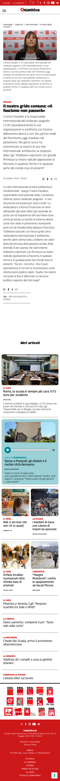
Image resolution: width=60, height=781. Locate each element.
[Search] (33, 3)
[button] (43, 179)
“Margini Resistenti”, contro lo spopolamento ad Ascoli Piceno (44, 580)
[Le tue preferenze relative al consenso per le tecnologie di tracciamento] (54, 775)
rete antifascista (18, 296)
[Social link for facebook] (44, 3)
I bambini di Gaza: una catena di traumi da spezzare (44, 525)
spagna (7, 299)
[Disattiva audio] (54, 450)
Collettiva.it (30, 730)
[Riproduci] (7, 450)
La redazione (18, 3)
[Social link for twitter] (40, 3)
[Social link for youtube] (52, 3)
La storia (30, 772)
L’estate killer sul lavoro (18, 678)
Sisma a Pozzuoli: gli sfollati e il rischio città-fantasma (25, 462)
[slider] (30, 450)
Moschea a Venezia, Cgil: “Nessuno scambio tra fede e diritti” (24, 605)
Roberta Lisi (7, 530)
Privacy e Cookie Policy (29, 775)
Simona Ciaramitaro (11, 469)
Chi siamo (30, 758)
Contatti (6, 3)
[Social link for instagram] (48, 3)
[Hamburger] (4, 11)
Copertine (19, 24)
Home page (7, 24)
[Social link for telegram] (57, 3)
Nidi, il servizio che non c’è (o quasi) (15, 523)
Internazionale (32, 24)
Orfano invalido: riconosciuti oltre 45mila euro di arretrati (14, 580)
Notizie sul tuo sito (30, 768)
